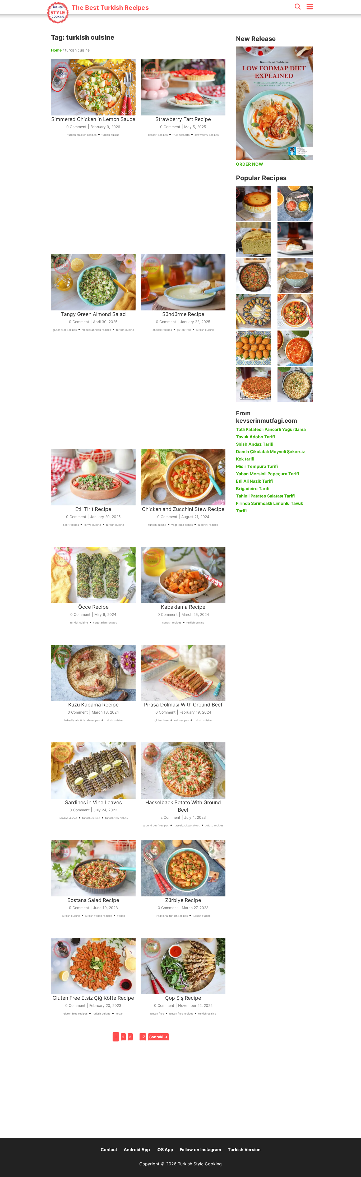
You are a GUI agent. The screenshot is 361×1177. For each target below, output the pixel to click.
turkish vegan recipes (98, 915)
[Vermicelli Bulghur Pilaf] (295, 384)
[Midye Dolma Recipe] (253, 311)
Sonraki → (158, 1037)
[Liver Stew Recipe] (253, 275)
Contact (109, 1149)
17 (143, 1037)
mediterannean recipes (96, 329)
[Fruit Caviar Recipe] (295, 203)
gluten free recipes (65, 329)
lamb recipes (92, 720)
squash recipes (171, 622)
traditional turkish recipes (172, 915)
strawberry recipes (207, 134)
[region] (140, 202)
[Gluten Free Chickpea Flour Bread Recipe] (253, 239)
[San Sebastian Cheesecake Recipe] (253, 203)
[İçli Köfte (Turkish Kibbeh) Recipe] (253, 348)
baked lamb (71, 720)
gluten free (184, 329)
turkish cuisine (110, 134)
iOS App (164, 1149)
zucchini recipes (208, 524)
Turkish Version (244, 1149)
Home (56, 50)
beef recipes (71, 524)
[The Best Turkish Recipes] (97, 20)
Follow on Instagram (200, 1149)
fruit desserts (181, 134)
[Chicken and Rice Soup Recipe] (295, 348)
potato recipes (214, 825)
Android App (137, 1149)
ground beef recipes (156, 825)
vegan (121, 915)
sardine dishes (68, 818)
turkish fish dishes (116, 818)
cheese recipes (162, 329)
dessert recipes (158, 134)
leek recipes (181, 720)
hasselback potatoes (187, 825)
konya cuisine (92, 524)
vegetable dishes (182, 524)
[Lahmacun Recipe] (253, 384)
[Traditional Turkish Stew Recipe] (295, 311)
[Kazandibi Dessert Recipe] (295, 239)
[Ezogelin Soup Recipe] (295, 275)
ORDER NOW (249, 164)
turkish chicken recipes (81, 134)
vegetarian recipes (105, 622)
